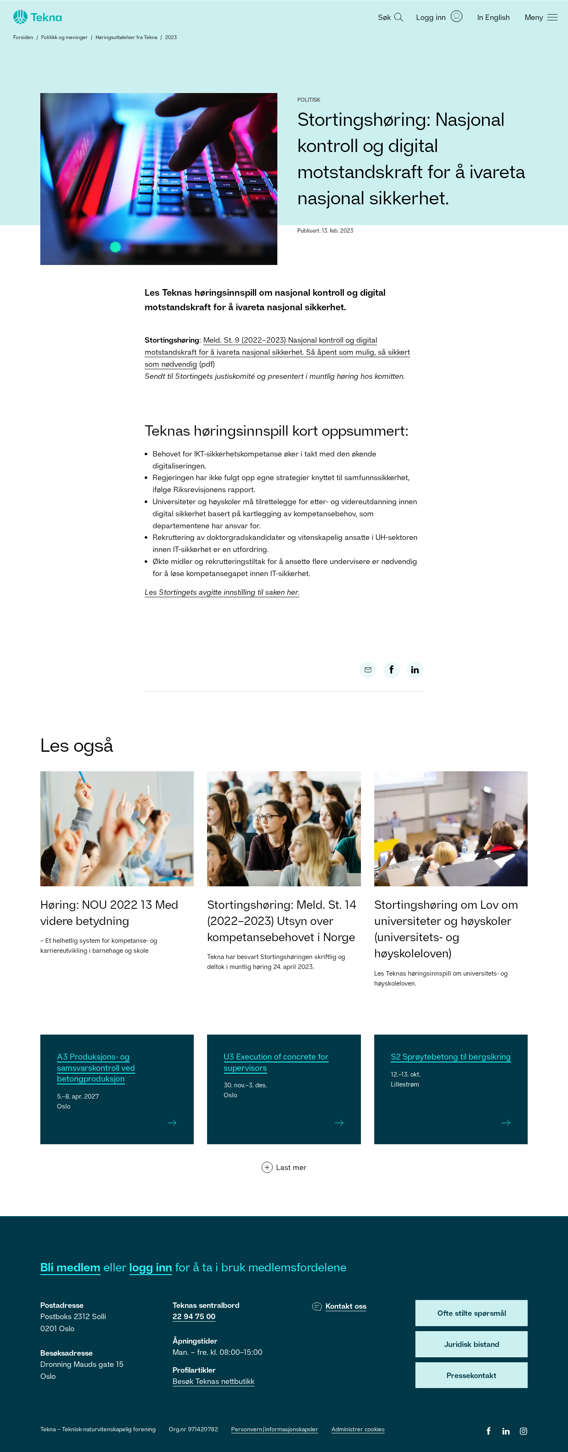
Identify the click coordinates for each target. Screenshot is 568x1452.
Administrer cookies (358, 1428)
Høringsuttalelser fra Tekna (126, 37)
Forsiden (23, 37)
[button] (389, 16)
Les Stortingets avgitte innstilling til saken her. (222, 591)
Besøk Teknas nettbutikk (213, 1381)
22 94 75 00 (194, 1316)
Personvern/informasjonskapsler (274, 1428)
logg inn (150, 1267)
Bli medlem (70, 1267)
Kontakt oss (346, 1305)
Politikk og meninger (64, 37)
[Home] (36, 17)
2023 (171, 37)
